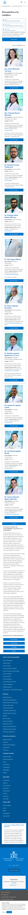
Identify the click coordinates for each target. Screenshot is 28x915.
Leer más (4, 912)
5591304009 (9, 468)
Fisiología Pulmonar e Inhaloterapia (10, 702)
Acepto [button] (9, 912)
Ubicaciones (5, 742)
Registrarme (13, 885)
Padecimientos (6, 764)
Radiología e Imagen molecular (9, 729)
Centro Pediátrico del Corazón (9, 681)
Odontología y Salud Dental (9, 731)
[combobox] (15, 20)
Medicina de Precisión (7, 723)
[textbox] (15, 20)
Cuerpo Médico (14, 639)
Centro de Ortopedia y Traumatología (11, 671)
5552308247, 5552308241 (12, 370)
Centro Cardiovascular (7, 660)
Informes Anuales (6, 785)
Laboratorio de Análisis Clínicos (9, 726)
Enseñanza (5, 783)
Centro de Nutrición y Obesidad (9, 668)
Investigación (6, 788)
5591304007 (9, 130)
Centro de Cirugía (7, 676)
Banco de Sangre (6, 718)
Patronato (5, 793)
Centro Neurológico (7, 679)
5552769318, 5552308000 (12, 323)
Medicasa (5, 716)
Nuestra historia (6, 791)
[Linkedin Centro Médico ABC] (10, 865)
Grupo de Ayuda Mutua (8, 721)
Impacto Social (6, 747)
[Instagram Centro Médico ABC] (14, 865)
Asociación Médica (7, 805)
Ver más (14, 523)
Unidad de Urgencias (7, 687)
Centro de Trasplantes (8, 684)
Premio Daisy (5, 796)
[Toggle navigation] (25, 2)
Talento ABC (5, 798)
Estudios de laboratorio (8, 759)
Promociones (6, 750)
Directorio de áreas (14, 870)
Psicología (14, 647)
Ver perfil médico (14, 87)
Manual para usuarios (7, 739)
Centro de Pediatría (7, 673)
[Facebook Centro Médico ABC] (12, 865)
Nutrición (14, 651)
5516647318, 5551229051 (12, 274)
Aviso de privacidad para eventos (7, 899)
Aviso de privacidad (4, 894)
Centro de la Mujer (7, 665)
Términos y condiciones (5, 892)
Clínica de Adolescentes (8, 705)
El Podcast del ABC (7, 756)
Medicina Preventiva (7, 697)
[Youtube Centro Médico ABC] (18, 865)
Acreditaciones (6, 780)
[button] (21, 2)
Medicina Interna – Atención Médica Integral (12, 689)
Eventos (4, 762)
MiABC (4, 810)
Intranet (4, 808)
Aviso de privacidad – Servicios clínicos (8, 897)
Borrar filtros (14, 39)
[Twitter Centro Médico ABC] (16, 865)
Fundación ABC (6, 816)
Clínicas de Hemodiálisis (8, 708)
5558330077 (9, 231)
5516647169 (9, 422)
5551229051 (9, 180)
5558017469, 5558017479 (12, 514)
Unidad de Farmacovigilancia (9, 744)
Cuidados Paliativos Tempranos (9, 713)
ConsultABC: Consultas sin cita (9, 710)
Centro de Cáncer (7, 663)
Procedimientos (6, 767)
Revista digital (6, 770)
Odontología (14, 643)
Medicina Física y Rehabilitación (9, 700)
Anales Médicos (6, 813)
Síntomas (5, 772)
